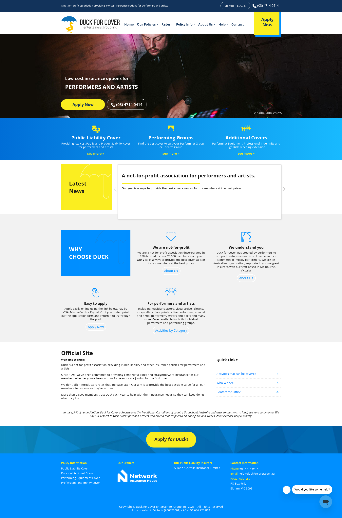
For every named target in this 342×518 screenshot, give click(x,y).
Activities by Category (171, 330)
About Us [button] (205, 24)
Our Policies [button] (146, 24)
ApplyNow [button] (267, 22)
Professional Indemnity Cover (80, 483)
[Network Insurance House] (137, 473)
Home (129, 24)
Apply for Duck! (171, 439)
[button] (115, 189)
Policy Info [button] (184, 24)
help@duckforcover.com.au (256, 473)
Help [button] (222, 24)
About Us (171, 271)
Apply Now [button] (83, 104)
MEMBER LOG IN (235, 6)
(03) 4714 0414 (267, 5)
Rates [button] (166, 24)
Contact (237, 24)
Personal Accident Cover (77, 473)
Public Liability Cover (75, 468)
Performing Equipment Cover (80, 478)
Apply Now (96, 327)
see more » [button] (95, 153)
